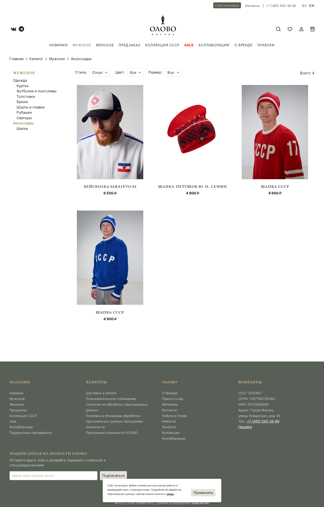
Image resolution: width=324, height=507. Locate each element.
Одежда (20, 80)
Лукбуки (266, 45)
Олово (169, 382)
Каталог (36, 58)
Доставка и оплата (101, 393)
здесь (170, 494)
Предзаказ (129, 45)
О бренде (243, 45)
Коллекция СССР (162, 45)
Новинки (58, 45)
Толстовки (26, 96)
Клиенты (96, 382)
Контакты (169, 410)
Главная (16, 58)
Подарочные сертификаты (30, 433)
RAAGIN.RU (200, 503)
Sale (189, 45)
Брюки (22, 101)
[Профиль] (301, 29)
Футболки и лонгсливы (36, 91)
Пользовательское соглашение (111, 399)
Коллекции (170, 433)
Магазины (252, 6)
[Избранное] (290, 29)
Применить (203, 492)
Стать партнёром (227, 5)
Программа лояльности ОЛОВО (112, 433)
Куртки (22, 86)
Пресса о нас (173, 399)
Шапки (22, 128)
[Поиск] (278, 29)
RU (304, 6)
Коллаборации (214, 45)
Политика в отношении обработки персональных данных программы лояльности (114, 421)
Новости (169, 421)
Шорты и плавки (31, 107)
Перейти (245, 427)
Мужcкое (82, 45)
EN (312, 6)
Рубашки (24, 112)
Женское (105, 45)
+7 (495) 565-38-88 (281, 6)
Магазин (19, 382)
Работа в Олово (174, 416)
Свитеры (24, 118)
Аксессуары (23, 123)
